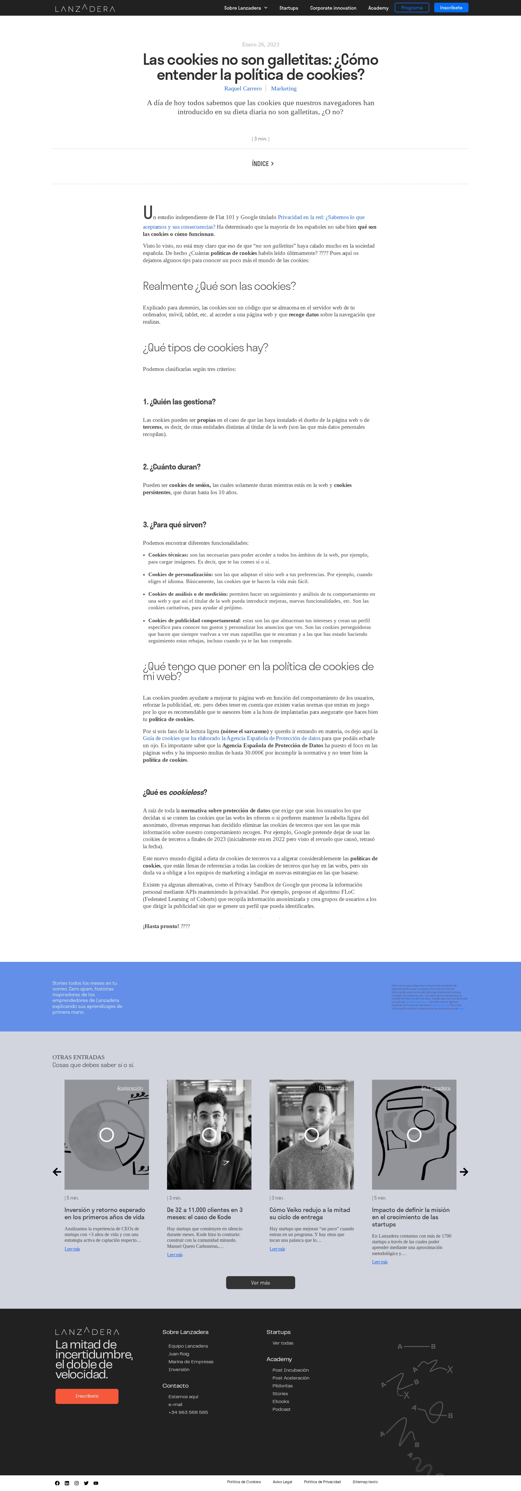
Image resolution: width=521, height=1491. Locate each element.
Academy (378, 7)
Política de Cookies (244, 1482)
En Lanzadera (230, 1087)
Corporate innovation (333, 7)
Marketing (284, 88)
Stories (280, 1394)
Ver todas (283, 1343)
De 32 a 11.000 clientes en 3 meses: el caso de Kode (205, 1213)
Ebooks (281, 1402)
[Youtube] (96, 1483)
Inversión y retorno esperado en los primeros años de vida (105, 1213)
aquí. (462, 1008)
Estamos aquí (183, 1397)
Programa (412, 7)
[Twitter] (86, 1483)
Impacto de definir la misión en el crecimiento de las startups (411, 1217)
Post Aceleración (291, 1378)
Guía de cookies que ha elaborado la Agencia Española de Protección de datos (232, 738)
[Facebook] (57, 1483)
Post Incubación (291, 1370)
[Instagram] (76, 1483)
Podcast (282, 1410)
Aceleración (130, 1087)
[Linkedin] (67, 1483)
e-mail (175, 1405)
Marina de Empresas (191, 1362)
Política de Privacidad (322, 1482)
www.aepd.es (440, 1005)
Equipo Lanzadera (188, 1346)
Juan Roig (179, 1354)
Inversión (179, 1370)
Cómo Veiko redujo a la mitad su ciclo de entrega (310, 1213)
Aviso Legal (282, 1482)
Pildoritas (283, 1386)
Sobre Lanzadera (242, 7)
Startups (288, 7)
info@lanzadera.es (417, 1002)
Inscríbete (451, 7)
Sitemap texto (365, 1482)
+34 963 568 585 (188, 1413)
